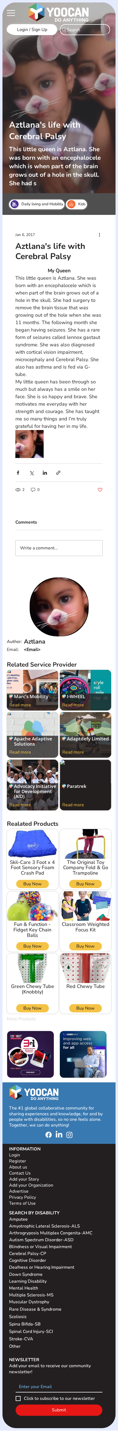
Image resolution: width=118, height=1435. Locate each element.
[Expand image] (29, 444)
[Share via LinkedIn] (44, 472)
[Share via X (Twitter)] (31, 472)
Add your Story (24, 1179)
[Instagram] (69, 1135)
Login (14, 1155)
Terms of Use (23, 1203)
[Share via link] (58, 472)
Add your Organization (31, 1185)
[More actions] (99, 235)
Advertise (19, 1191)
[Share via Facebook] (18, 472)
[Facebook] (48, 1135)
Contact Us (20, 1173)
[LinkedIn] (59, 1135)
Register (17, 1161)
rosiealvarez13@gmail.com (51, 650)
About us (18, 1167)
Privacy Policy (23, 1197)
